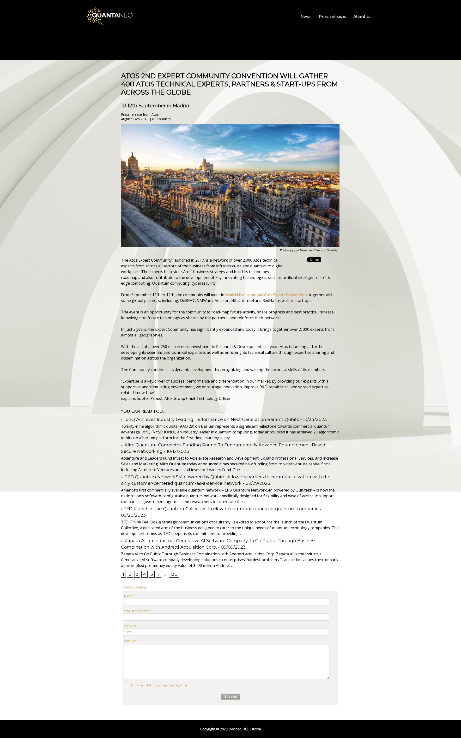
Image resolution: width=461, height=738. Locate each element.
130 (173, 574)
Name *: (129, 596)
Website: (130, 626)
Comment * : (132, 641)
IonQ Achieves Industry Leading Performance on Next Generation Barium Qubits (211, 419)
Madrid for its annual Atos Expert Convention (266, 294)
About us (362, 16)
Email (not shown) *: (137, 611)
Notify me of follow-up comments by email (159, 685)
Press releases (333, 16)
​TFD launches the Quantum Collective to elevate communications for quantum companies (222, 508)
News (306, 16)
